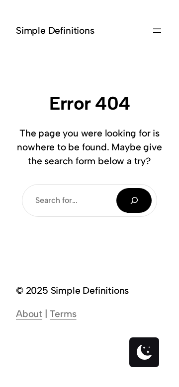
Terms (63, 314)
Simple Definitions (55, 30)
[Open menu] (157, 31)
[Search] (134, 200)
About (29, 314)
